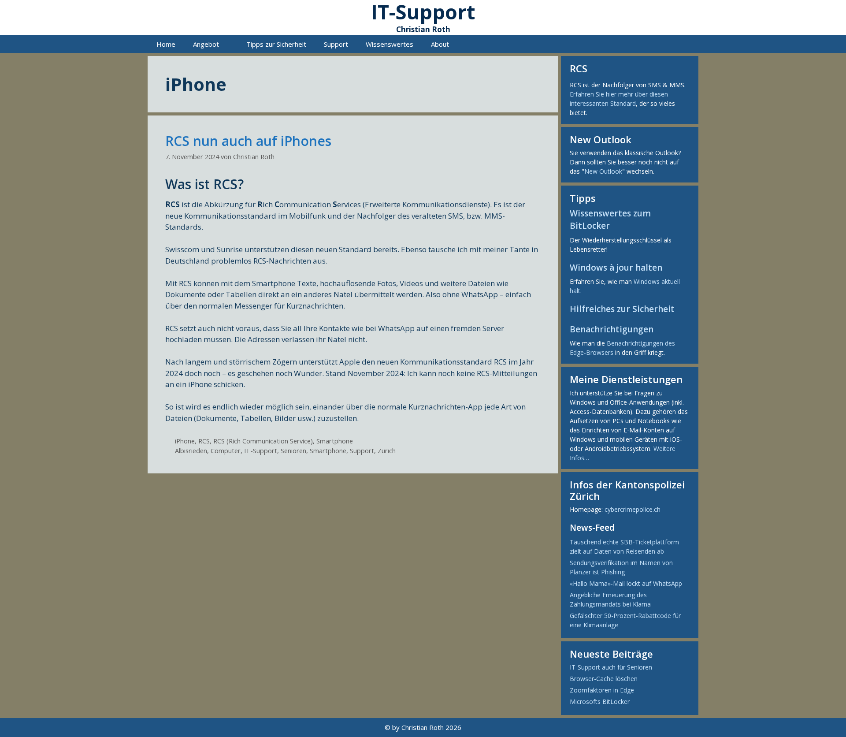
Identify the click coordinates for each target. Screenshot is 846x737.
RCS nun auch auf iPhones (248, 141)
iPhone (185, 441)
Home (165, 44)
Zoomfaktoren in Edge (602, 690)
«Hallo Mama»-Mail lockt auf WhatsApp (626, 583)
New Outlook (603, 171)
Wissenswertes (389, 44)
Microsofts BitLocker (600, 701)
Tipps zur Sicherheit (276, 44)
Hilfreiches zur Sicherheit (622, 309)
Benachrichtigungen (611, 329)
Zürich (387, 451)
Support (336, 44)
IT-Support (260, 451)
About (440, 44)
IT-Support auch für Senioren (611, 667)
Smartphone (334, 441)
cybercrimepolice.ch (632, 509)
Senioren (293, 451)
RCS (204, 441)
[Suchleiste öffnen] (685, 44)
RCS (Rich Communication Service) (263, 441)
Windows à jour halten (616, 267)
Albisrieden (191, 451)
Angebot (206, 44)
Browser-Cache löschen (604, 678)
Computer (226, 451)
